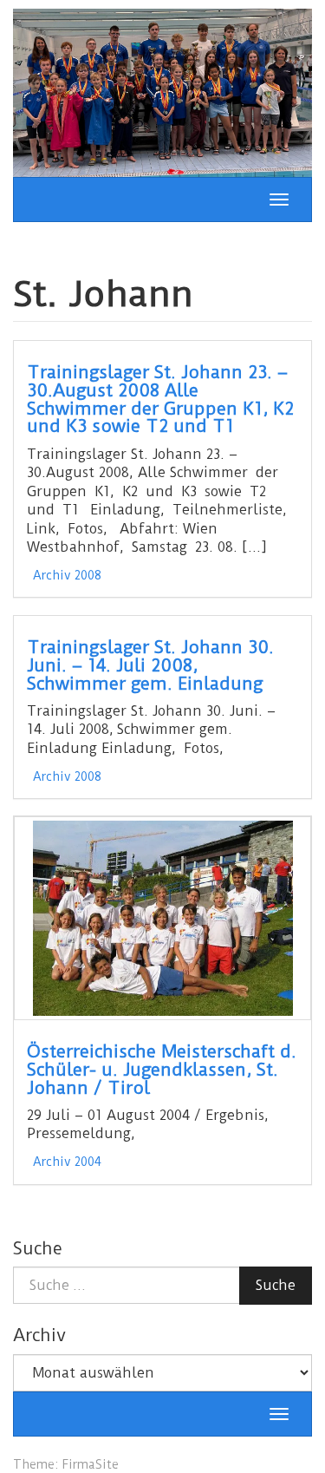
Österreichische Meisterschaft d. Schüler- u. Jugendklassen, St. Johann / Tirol (161, 1069)
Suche (276, 1285)
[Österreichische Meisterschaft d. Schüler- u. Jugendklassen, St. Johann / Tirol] (162, 918)
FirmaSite (90, 1464)
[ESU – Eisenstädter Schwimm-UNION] (162, 91)
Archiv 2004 (67, 1162)
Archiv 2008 (67, 575)
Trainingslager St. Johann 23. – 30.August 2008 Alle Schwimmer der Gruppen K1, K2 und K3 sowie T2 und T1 (160, 399)
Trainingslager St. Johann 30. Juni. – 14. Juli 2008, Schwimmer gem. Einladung (150, 665)
